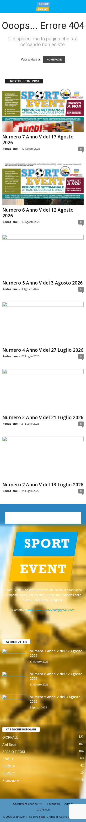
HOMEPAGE (54, 59)
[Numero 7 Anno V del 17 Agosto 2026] (43, 110)
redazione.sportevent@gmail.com (51, 610)
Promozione (10, 780)
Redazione (10, 148)
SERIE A (8, 766)
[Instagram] (38, 619)
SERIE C (8, 773)
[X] (48, 619)
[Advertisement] (43, 518)
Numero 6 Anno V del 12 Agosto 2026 (38, 213)
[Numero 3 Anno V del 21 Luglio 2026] (43, 390)
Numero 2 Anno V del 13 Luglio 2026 (42, 485)
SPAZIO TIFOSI (13, 752)
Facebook (53, 804)
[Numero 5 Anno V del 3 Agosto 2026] (43, 256)
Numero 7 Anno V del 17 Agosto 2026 (38, 140)
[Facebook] (29, 619)
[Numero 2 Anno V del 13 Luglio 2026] (43, 458)
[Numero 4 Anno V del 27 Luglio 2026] (43, 323)
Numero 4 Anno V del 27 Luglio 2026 (42, 350)
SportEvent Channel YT (28, 804)
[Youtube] (57, 619)
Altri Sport (9, 744)
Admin (68, 804)
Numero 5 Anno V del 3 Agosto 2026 (42, 283)
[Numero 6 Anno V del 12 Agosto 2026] (43, 183)
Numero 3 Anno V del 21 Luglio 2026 (42, 417)
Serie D (7, 759)
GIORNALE (10, 737)
